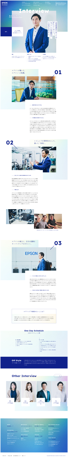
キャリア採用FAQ (51, 445)
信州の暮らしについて (38, 438)
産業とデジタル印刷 (10, 435)
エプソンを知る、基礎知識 (25, 428)
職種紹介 (22, 438)
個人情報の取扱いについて (17, 455)
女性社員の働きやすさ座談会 (39, 429)
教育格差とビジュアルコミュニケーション (13, 439)
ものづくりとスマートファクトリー (12, 436)
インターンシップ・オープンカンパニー (54, 431)
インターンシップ (61, 4)
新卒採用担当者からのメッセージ (53, 428)
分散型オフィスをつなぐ (10, 433)
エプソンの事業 (23, 429)
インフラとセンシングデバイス (11, 440)
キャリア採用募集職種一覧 (52, 444)
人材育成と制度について (38, 431)
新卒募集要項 (50, 429)
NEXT (59, 376)
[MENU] (65, 229)
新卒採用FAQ (50, 434)
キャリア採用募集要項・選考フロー (53, 442)
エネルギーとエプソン (10, 443)
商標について (24, 455)
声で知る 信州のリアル (38, 441)
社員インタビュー (23, 439)
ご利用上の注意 (10, 455)
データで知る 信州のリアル (39, 444)
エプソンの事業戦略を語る (25, 431)
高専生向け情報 (50, 432)
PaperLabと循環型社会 (11, 442)
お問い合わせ (4, 455)
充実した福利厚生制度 (38, 428)
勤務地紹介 (36, 439)
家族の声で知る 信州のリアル (39, 442)
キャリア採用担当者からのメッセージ (54, 441)
